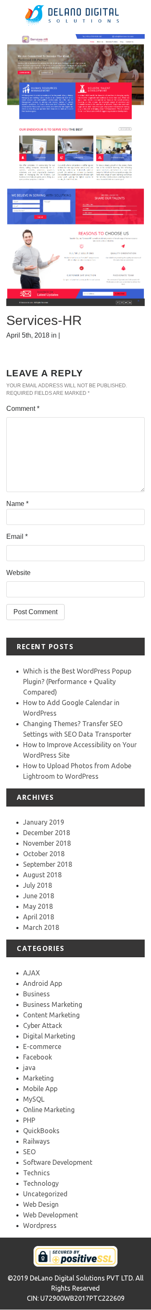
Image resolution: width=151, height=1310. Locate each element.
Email (17, 536)
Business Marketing (52, 1004)
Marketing (38, 1078)
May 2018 (38, 906)
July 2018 (37, 885)
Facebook (37, 1057)
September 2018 (47, 864)
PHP (29, 1120)
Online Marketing (49, 1109)
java (29, 1067)
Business (36, 994)
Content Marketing (51, 1015)
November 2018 (47, 843)
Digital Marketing (49, 1036)
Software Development (57, 1162)
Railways (36, 1141)
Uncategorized (45, 1194)
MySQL (33, 1099)
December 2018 (46, 832)
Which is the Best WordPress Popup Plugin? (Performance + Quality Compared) (77, 681)
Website (18, 572)
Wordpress (40, 1225)
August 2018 (42, 875)
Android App (42, 983)
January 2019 (43, 822)
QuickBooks (41, 1130)
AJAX (31, 973)
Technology (41, 1183)
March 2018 (41, 927)
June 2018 (38, 896)
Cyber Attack (42, 1025)
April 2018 (38, 917)
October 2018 (44, 853)
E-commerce (42, 1046)
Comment (22, 408)
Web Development (50, 1215)
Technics (36, 1173)
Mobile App (40, 1088)
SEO (29, 1152)
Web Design (41, 1204)
